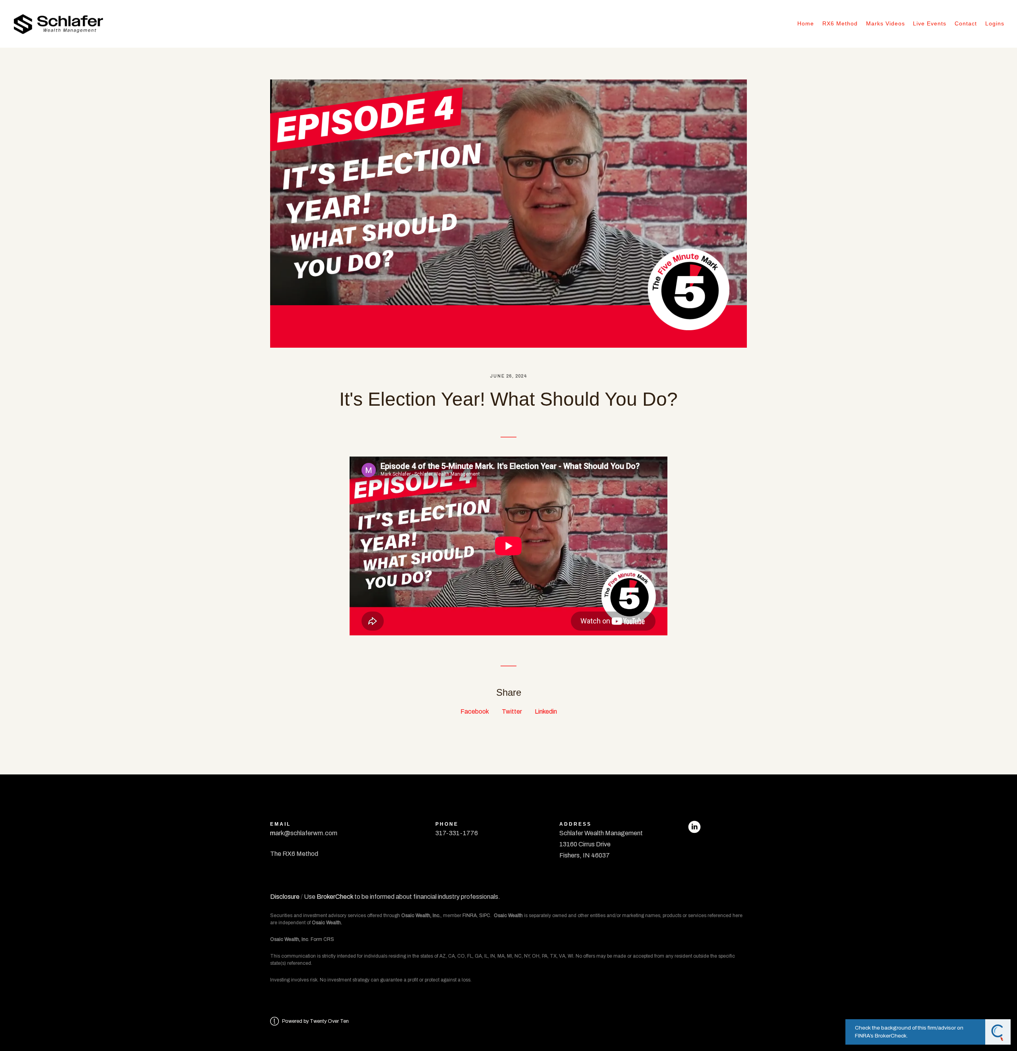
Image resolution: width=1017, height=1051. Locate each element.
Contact (966, 24)
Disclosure (285, 896)
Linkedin (546, 711)
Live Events (929, 24)
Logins (994, 24)
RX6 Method (840, 24)
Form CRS (322, 939)
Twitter (512, 711)
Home (805, 24)
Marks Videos (885, 24)
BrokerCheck (335, 896)
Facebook (474, 711)
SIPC (484, 915)
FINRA (469, 915)
